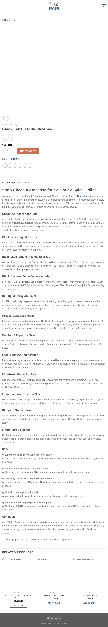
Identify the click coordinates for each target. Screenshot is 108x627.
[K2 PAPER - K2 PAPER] (54, 6)
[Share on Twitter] (15, 165)
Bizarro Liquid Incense (54, 595)
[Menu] (3, 6)
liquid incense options (89, 403)
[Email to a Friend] (20, 165)
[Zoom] (6, 118)
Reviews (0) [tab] (23, 182)
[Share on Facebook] (9, 165)
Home (5, 124)
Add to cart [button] (18, 605)
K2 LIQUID (15, 124)
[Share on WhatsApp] (4, 165)
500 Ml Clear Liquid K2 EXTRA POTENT (18, 596)
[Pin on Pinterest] (25, 165)
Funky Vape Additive (90, 595)
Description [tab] (8, 182)
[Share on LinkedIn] (30, 165)
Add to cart (28, 151)
